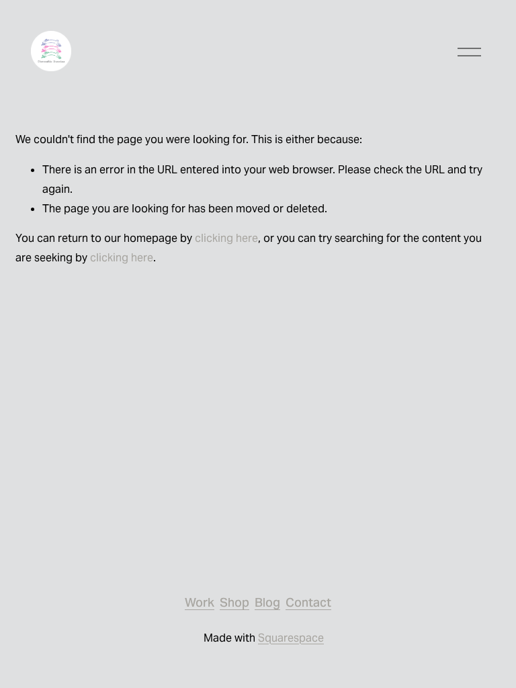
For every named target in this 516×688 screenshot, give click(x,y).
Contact (308, 602)
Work (199, 602)
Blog (267, 602)
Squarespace (291, 638)
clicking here (226, 238)
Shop (234, 602)
